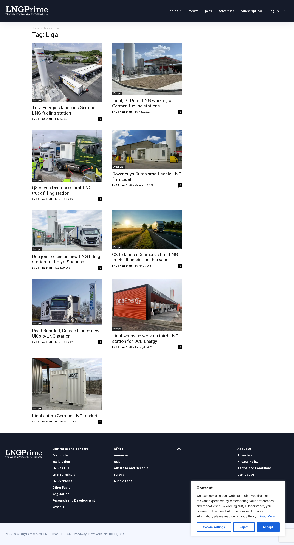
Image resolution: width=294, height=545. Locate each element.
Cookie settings (214, 527)
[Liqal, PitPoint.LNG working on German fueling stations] (147, 69)
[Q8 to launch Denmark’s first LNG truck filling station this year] (147, 229)
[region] (238, 508)
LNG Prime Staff (42, 118)
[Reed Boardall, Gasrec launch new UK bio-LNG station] (67, 302)
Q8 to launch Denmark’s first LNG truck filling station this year (145, 257)
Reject (244, 527)
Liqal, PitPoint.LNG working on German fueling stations (143, 103)
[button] (286, 10)
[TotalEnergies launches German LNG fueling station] (67, 72)
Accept (268, 527)
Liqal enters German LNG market (64, 415)
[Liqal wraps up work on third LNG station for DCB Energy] (147, 305)
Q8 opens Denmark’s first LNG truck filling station (62, 190)
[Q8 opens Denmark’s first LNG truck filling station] (67, 156)
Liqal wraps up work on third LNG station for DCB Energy (145, 338)
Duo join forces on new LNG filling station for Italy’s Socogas (66, 259)
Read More (267, 516)
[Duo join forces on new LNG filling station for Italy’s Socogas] (67, 230)
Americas (118, 166)
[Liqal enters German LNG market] (67, 384)
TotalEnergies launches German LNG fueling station (63, 110)
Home (36, 28)
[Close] (280, 484)
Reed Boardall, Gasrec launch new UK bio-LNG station (65, 333)
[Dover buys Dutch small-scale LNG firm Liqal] (147, 149)
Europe (37, 100)
